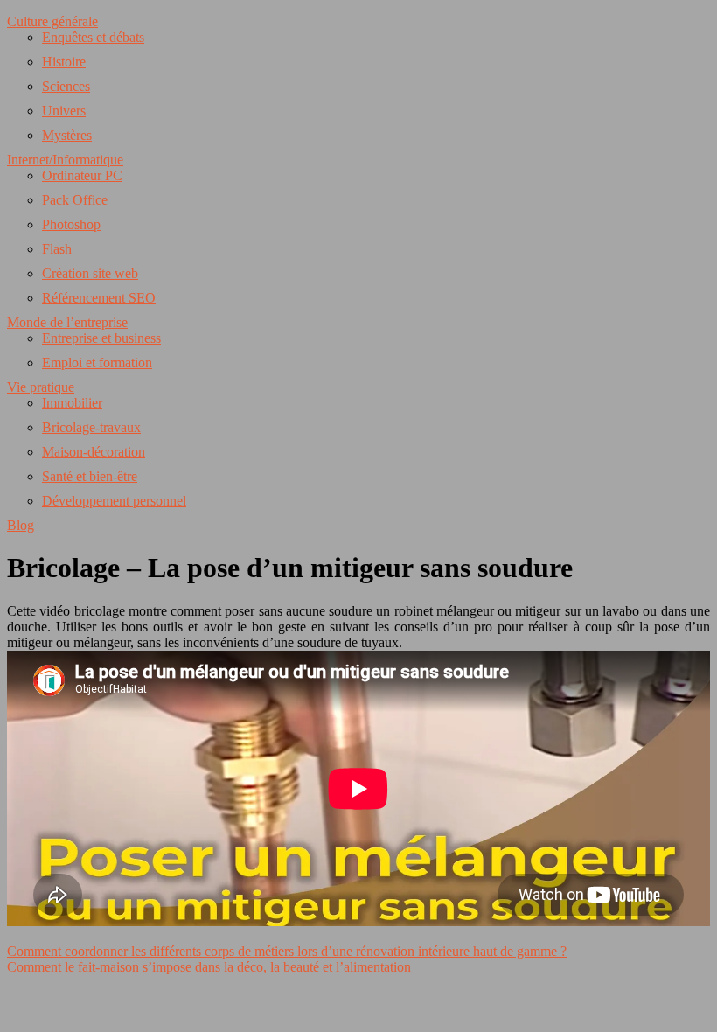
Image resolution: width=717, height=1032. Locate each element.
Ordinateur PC (82, 175)
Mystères (67, 135)
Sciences (66, 86)
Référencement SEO (99, 297)
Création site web (90, 273)
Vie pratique (40, 387)
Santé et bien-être (89, 476)
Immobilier (72, 402)
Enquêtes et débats (93, 37)
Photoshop (71, 224)
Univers (64, 110)
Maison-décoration (93, 451)
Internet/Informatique (65, 159)
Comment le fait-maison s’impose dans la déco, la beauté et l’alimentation (209, 966)
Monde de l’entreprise (67, 322)
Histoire (64, 61)
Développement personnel (114, 500)
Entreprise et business (101, 338)
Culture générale (52, 21)
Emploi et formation (97, 362)
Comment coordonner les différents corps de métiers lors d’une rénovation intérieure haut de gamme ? (287, 951)
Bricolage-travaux (91, 427)
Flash (57, 248)
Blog (20, 525)
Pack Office (75, 199)
